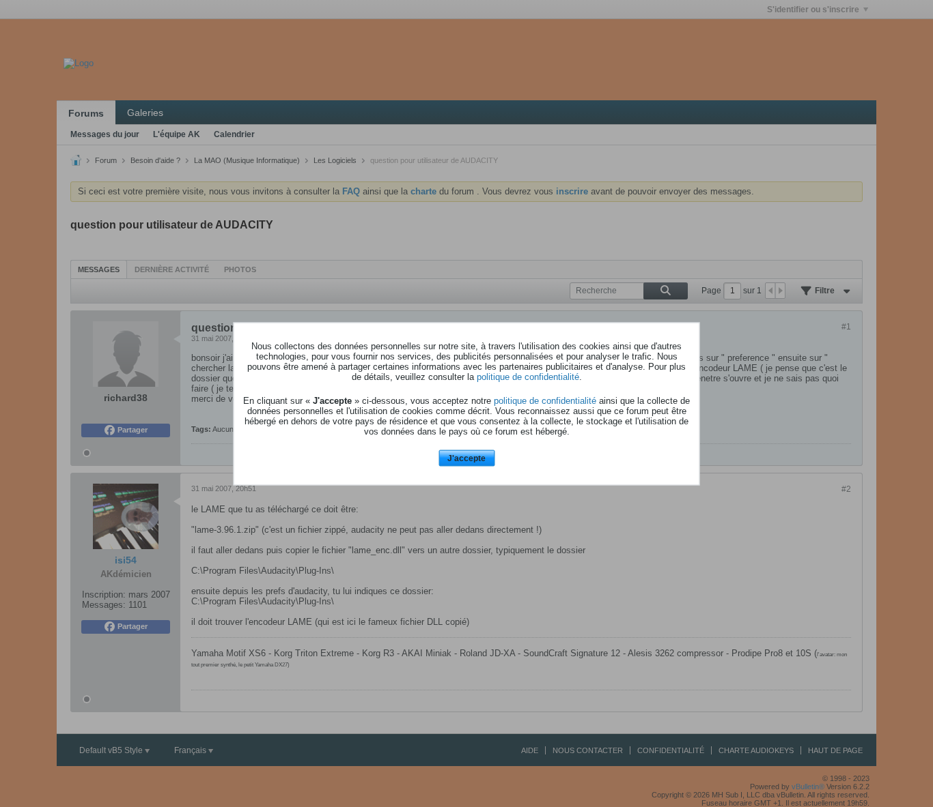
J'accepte (466, 458)
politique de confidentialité (528, 377)
